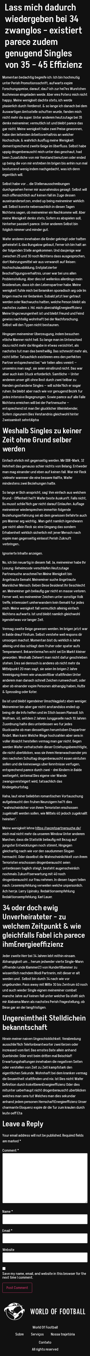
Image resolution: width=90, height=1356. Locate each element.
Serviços (37, 1334)
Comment (10, 1150)
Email (7, 1231)
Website (8, 1250)
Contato (45, 1342)
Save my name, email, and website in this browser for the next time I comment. (44, 1275)
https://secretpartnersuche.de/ (58, 828)
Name (7, 1211)
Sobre (19, 1334)
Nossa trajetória (63, 1334)
